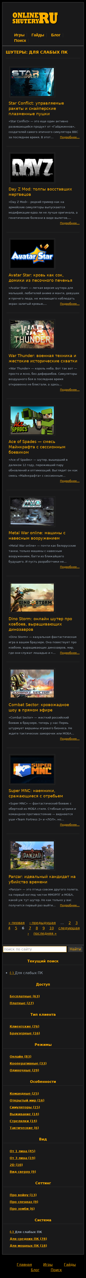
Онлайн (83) (20, 1056)
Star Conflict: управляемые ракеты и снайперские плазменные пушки (36, 108)
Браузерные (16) (25, 1033)
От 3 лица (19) (22, 1158)
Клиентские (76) (24, 1026)
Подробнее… (70, 137)
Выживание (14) (24, 1114)
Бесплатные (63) (25, 996)
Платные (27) (22, 1003)
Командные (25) (24, 1093)
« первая (16, 923)
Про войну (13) (23, 1195)
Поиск (20, 40)
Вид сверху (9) (23, 1171)
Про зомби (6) (22, 1208)
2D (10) (16, 1165)
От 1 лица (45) (22, 1151)
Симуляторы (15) (25, 1107)
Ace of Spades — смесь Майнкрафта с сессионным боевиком (37, 446)
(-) (12, 973)
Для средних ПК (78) (28, 1239)
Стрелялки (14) (23, 1121)
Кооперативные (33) (28, 1063)
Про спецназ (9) (24, 1202)
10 (51, 928)
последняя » (45, 933)
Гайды (38, 35)
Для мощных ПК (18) (28, 1245)
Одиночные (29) (24, 1070)
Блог (56, 35)
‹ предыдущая (42, 923)
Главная (24, 1264)
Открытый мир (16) (27, 1100)
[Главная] (35, 29)
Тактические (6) (24, 1128)
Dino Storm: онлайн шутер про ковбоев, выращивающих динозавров (40, 624)
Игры (19, 35)
